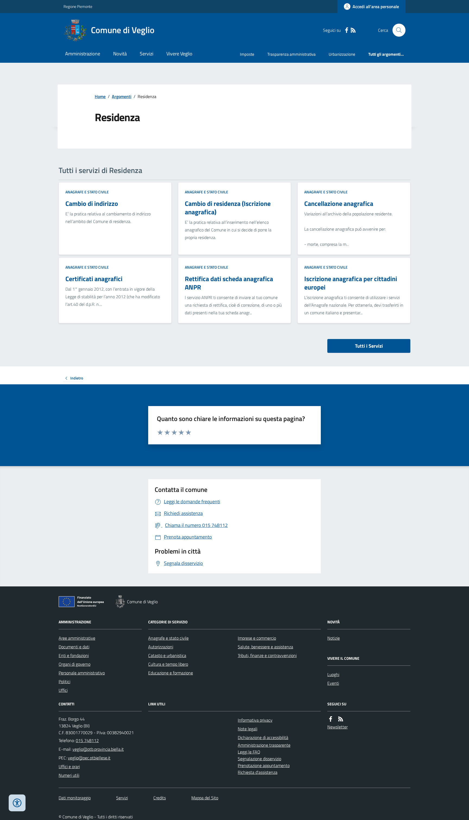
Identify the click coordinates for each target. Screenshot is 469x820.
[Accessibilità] (17, 803)
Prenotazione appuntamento (264, 765)
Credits (159, 797)
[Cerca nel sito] (396, 30)
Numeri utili (69, 775)
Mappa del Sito (204, 797)
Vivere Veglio (179, 53)
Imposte (247, 54)
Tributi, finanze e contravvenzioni (267, 655)
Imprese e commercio (257, 638)
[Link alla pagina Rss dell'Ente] (340, 719)
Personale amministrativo (82, 673)
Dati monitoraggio (75, 797)
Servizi (146, 53)
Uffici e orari (69, 766)
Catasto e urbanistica (167, 655)
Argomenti (121, 96)
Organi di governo (74, 664)
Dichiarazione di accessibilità (263, 737)
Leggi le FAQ (249, 752)
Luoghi (333, 674)
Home (100, 96)
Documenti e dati (74, 646)
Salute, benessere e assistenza (265, 646)
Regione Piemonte (78, 6)
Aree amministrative (77, 638)
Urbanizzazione (342, 54)
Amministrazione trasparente (264, 745)
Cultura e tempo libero (168, 664)
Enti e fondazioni (74, 655)
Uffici (63, 690)
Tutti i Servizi (369, 346)
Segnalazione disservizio (259, 758)
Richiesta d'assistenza (257, 772)
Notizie (333, 638)
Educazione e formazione (170, 673)
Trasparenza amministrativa (291, 54)
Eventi (333, 683)
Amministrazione (82, 53)
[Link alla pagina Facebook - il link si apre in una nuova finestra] (346, 30)
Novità (120, 53)
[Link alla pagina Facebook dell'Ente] (330, 719)
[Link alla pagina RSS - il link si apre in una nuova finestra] (353, 30)
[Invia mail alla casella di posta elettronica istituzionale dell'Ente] (98, 749)
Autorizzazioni (160, 646)
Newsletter (337, 727)
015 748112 (87, 740)
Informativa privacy (255, 720)
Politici (64, 681)
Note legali (247, 728)
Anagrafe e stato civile (87, 192)
